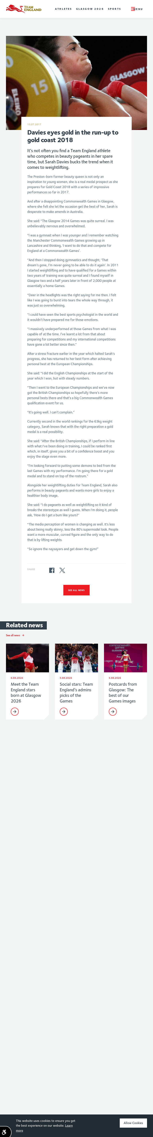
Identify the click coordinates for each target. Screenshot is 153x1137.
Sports (114, 8)
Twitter (62, 570)
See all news (76, 590)
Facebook (51, 570)
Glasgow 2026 (90, 8)
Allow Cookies (133, 1123)
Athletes (63, 8)
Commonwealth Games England (23, 9)
